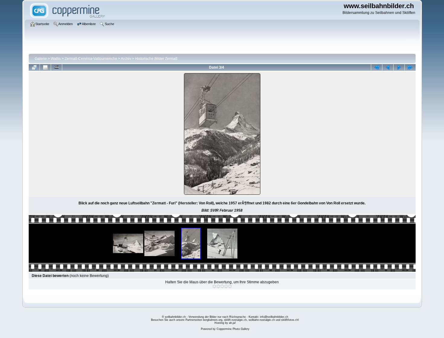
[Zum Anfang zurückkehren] (376, 67)
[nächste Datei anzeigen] (399, 67)
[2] (218, 286)
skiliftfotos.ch (289, 319)
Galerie (41, 59)
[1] (214, 286)
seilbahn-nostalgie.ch (262, 319)
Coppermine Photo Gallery (233, 328)
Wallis (56, 59)
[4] (226, 286)
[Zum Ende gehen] (410, 67)
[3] (222, 286)
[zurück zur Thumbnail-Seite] (34, 67)
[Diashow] (56, 67)
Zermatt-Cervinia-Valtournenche (91, 59)
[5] (230, 286)
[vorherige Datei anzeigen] (387, 67)
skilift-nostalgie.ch (235, 319)
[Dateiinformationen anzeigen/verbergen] (45, 67)
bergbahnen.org (212, 319)
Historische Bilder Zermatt (156, 59)
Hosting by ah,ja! (225, 322)
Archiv (126, 59)
